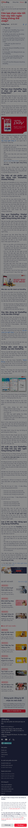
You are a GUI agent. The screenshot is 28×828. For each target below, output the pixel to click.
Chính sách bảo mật (14, 808)
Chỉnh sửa (7, 825)
